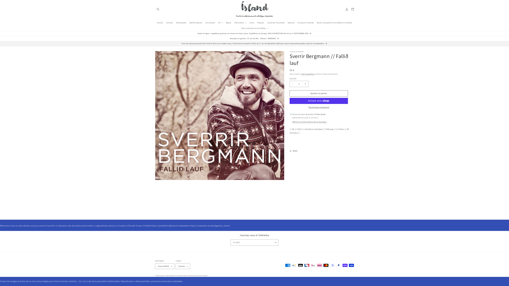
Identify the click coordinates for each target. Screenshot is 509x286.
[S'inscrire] (275, 242)
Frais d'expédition (308, 74)
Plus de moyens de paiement (318, 107)
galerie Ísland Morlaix (168, 275)
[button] (158, 9)
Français (181, 266)
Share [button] (295, 151)
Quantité (293, 78)
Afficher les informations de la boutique (309, 122)
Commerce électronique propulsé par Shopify (191, 275)
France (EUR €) (163, 266)
